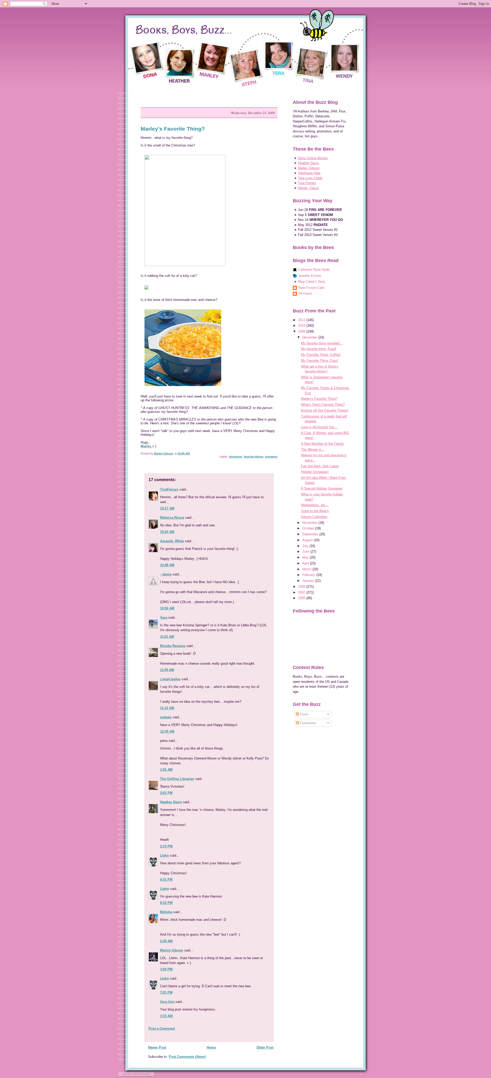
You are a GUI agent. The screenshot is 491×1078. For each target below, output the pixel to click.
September (310, 534)
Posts (304, 714)
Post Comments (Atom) (187, 1057)
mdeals (166, 717)
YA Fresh (305, 294)
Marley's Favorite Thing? (319, 399)
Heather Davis (171, 802)
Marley (146, 446)
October (308, 528)
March (307, 569)
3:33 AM (166, 1016)
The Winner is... (313, 449)
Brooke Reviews (172, 646)
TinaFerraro (169, 489)
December (310, 337)
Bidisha (166, 912)
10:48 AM (167, 565)
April (306, 563)
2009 (302, 331)
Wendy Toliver (308, 188)
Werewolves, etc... (315, 505)
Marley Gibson (171, 950)
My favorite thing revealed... (321, 343)
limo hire (167, 1002)
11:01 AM (167, 637)
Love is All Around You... (319, 427)
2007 (302, 592)
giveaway (271, 456)
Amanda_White (172, 541)
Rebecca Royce (172, 517)
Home (211, 1047)
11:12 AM (167, 708)
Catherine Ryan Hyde (314, 269)
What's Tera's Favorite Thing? (323, 404)
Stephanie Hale (309, 173)
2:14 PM (166, 846)
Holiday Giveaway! (315, 472)
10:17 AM (167, 508)
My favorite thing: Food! (318, 349)
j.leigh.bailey (170, 679)
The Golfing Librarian (177, 779)
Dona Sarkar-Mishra (312, 158)
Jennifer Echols (309, 276)
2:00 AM (166, 941)
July (305, 546)
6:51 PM (166, 879)
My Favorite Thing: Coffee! (321, 355)
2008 (302, 586)
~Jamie (166, 574)
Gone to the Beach (315, 511)
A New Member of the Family (322, 444)
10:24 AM (167, 532)
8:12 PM (166, 903)
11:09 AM (167, 670)
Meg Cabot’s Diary (312, 281)
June (306, 551)
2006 (302, 598)
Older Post (264, 1047)
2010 (302, 325)
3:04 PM (166, 969)
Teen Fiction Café (311, 288)
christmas (235, 456)
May (306, 557)
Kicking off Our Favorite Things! (324, 410)
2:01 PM (166, 793)
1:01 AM (166, 769)
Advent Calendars (314, 517)
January (308, 581)
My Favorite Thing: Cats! (319, 360)
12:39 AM (167, 731)
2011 (302, 320)
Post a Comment (162, 1028)
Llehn (164, 855)
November (310, 523)
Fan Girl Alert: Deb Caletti (320, 466)
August (308, 540)
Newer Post (157, 1047)
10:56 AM (167, 608)
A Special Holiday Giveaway (322, 488)
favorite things (253, 456)
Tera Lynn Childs (310, 178)
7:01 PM (166, 992)
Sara (163, 617)
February (309, 575)
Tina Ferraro (307, 183)
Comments (307, 723)
